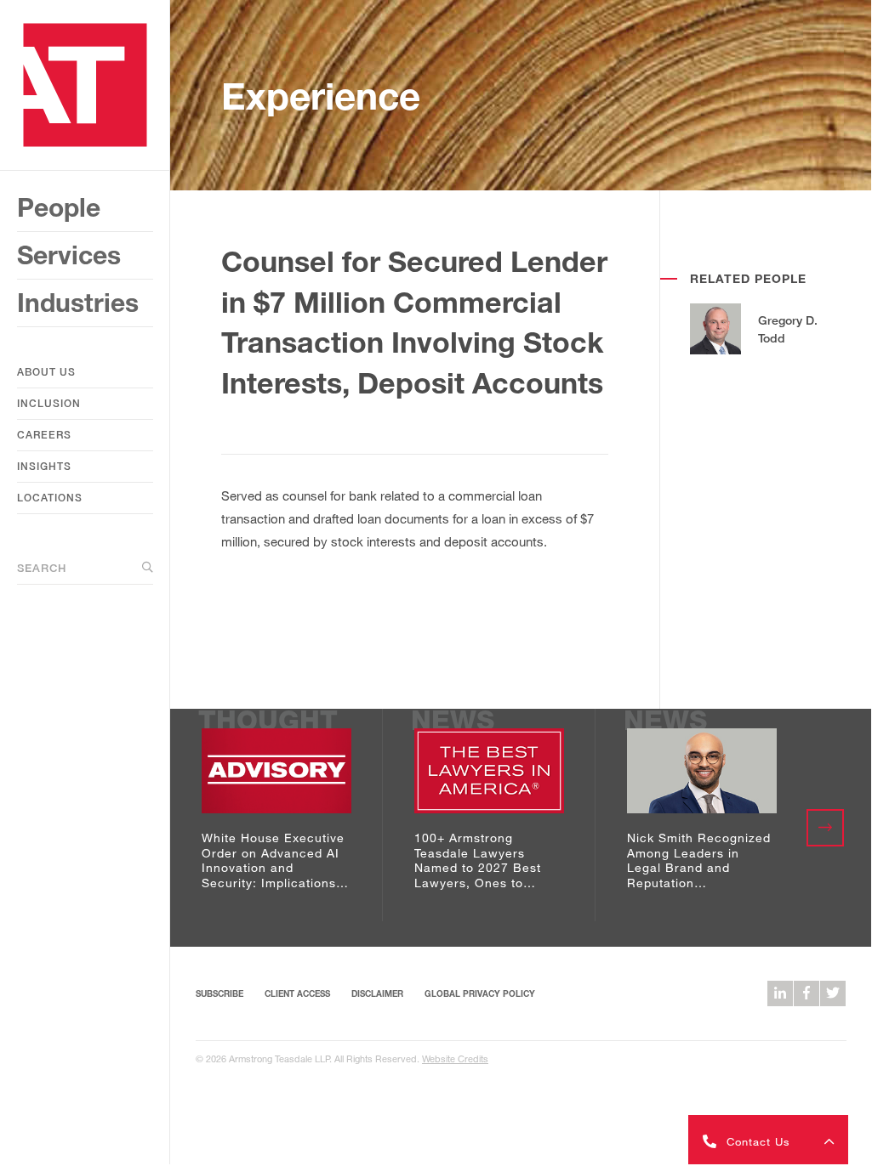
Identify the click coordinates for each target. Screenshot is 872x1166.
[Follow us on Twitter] (833, 993)
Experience (320, 95)
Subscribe (219, 993)
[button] (768, 1139)
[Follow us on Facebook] (806, 993)
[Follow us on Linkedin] (780, 993)
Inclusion (49, 403)
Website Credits (455, 1058)
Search (41, 568)
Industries (78, 302)
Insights (44, 466)
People (58, 207)
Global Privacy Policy (480, 993)
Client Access (297, 993)
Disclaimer (377, 993)
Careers (44, 434)
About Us (46, 371)
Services (69, 255)
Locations (50, 497)
